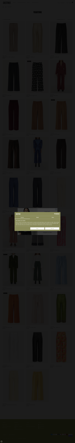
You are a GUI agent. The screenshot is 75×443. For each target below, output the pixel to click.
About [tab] (53, 217)
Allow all (52, 228)
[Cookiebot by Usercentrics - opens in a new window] (54, 214)
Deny (37, 228)
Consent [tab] (22, 217)
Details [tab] (37, 217)
